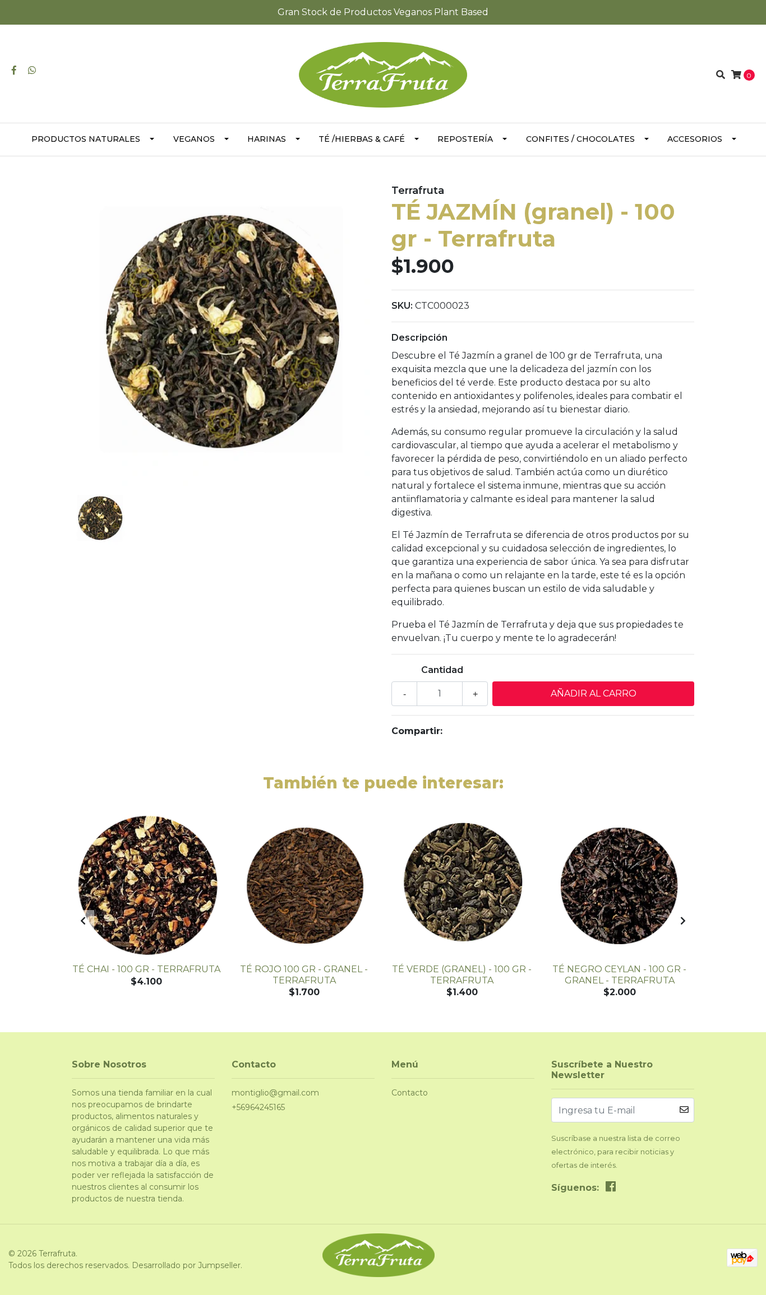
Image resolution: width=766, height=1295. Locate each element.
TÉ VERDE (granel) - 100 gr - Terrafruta (462, 974)
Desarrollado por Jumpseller (186, 1265)
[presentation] (83, 921)
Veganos (194, 139)
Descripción (419, 337)
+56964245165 (258, 1107)
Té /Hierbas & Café (362, 139)
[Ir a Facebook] (14, 70)
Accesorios (694, 139)
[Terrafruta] (383, 74)
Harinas (266, 139)
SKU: (402, 305)
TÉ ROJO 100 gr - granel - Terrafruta (304, 974)
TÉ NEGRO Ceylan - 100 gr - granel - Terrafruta (619, 974)
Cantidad (442, 670)
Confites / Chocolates (580, 139)
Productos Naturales (85, 139)
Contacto (409, 1093)
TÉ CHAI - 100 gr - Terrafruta (146, 969)
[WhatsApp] (32, 70)
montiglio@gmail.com (275, 1093)
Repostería (465, 139)
